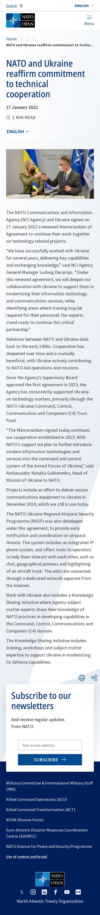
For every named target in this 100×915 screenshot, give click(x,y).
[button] (84, 6)
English (15, 131)
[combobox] (84, 6)
